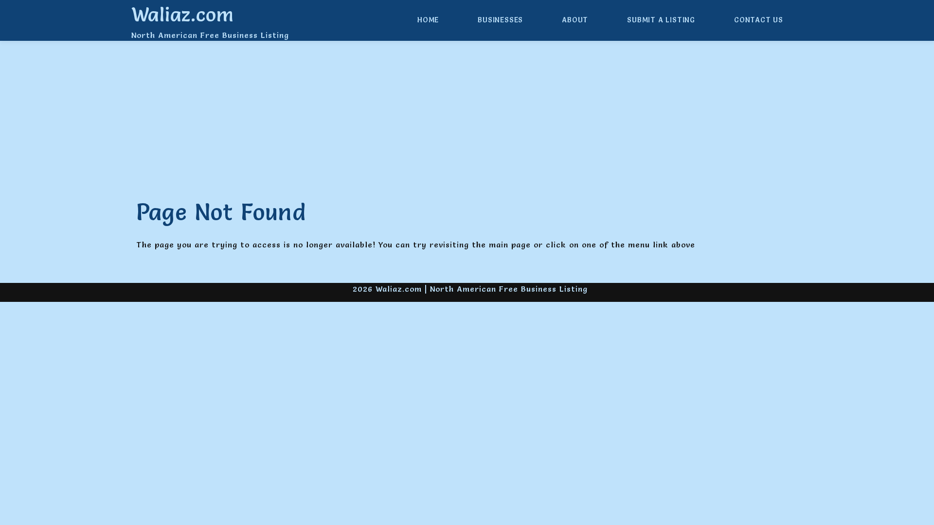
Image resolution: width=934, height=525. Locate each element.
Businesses (500, 20)
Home (428, 20)
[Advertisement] (467, 120)
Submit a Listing (661, 20)
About (575, 20)
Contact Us (758, 20)
